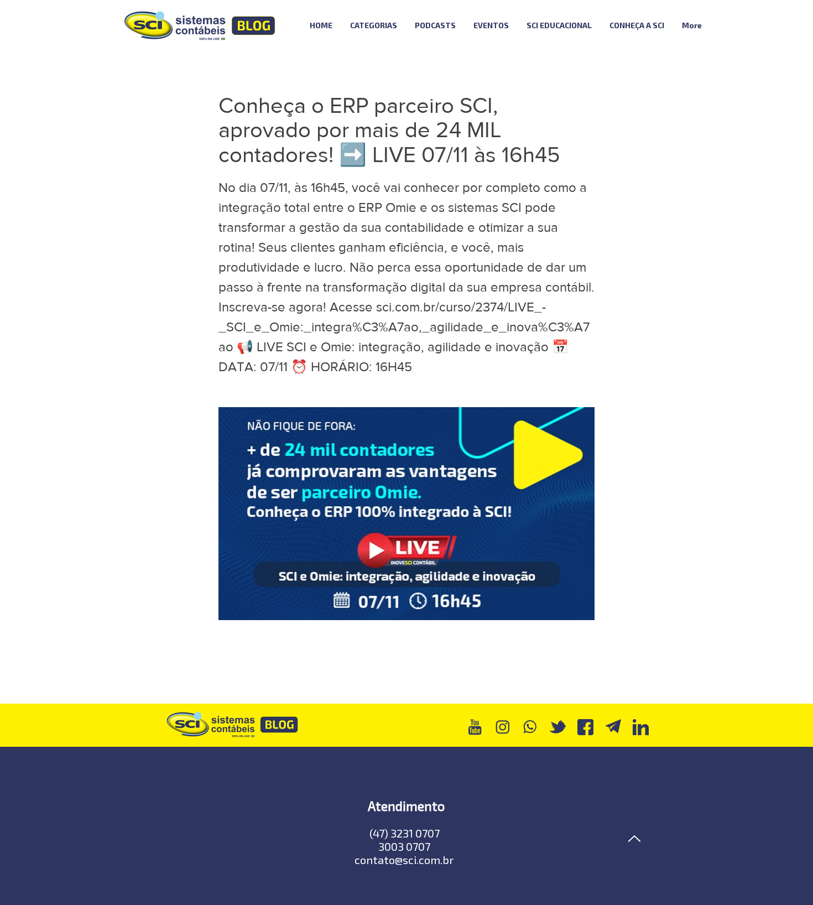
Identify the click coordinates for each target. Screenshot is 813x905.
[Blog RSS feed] (740, 25)
